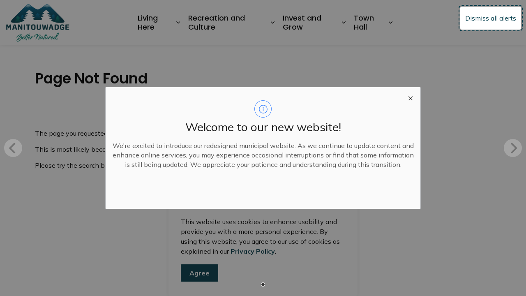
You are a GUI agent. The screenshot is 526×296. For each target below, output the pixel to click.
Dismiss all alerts (490, 18)
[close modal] (410, 97)
